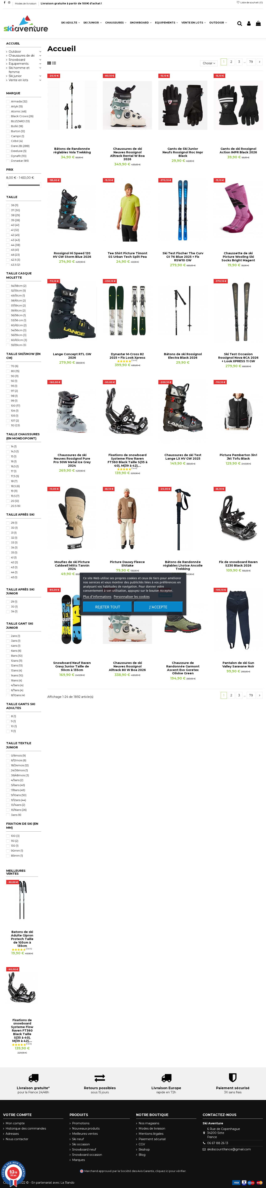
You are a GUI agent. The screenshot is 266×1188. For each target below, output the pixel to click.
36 (14, 205)
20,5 (15, 505)
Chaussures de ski (21, 55)
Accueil (13, 43)
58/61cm (18, 300)
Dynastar (20, 160)
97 (14, 390)
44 (15, 245)
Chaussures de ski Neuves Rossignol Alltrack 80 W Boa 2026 (127, 666)
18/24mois (20, 765)
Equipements (18, 64)
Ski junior (15, 76)
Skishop (144, 1149)
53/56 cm (18, 320)
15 (13, 456)
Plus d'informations (97, 596)
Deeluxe (18, 151)
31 (14, 532)
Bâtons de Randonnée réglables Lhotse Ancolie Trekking (183, 565)
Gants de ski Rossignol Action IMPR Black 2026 (238, 150)
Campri (17, 136)
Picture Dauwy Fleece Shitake (127, 563)
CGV (142, 1144)
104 (14, 410)
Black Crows (22, 116)
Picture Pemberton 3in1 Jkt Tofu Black (238, 456)
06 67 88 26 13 (217, 1143)
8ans (16, 655)
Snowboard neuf (84, 1149)
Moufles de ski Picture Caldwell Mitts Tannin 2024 (72, 565)
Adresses (12, 1134)
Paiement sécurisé (152, 1139)
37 (15, 210)
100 (15, 405)
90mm (17, 850)
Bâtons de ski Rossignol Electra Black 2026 (183, 356)
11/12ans (18, 800)
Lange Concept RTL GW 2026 (72, 356)
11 (13, 731)
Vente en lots (18, 80)
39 (15, 220)
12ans (17, 665)
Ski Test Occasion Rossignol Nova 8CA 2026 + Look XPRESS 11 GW (238, 357)
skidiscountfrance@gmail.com (229, 1149)
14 (14, 446)
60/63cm (19, 340)
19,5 (15, 495)
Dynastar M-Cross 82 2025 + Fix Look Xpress (127, 356)
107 (15, 420)
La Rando (67, 1182)
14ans (17, 675)
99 (14, 400)
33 (14, 542)
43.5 (15, 264)
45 (15, 249)
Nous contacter (17, 1139)
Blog (142, 1155)
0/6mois (18, 755)
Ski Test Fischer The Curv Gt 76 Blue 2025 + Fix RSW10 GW (183, 256)
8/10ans (18, 695)
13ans (16, 670)
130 (14, 845)
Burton (18, 131)
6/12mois (18, 760)
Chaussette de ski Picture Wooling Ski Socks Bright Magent (238, 256)
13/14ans (18, 804)
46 (15, 254)
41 (15, 230)
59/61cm (18, 310)
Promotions (80, 1123)
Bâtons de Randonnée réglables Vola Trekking (72, 150)
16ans (16, 680)
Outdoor (15, 51)
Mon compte (15, 1123)
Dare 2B (20, 146)
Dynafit (18, 155)
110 (15, 425)
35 (14, 552)
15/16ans (19, 809)
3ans (15, 640)
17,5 (15, 476)
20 (15, 500)
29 (14, 522)
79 (251, 62)
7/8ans (18, 790)
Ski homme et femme (19, 70)
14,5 (15, 451)
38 (15, 215)
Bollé (17, 126)
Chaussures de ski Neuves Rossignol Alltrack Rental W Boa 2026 (127, 154)
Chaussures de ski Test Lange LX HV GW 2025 (182, 456)
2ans (15, 635)
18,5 (15, 486)
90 (14, 376)
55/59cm (18, 345)
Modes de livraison (26, 3)
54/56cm (18, 330)
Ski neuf (78, 1139)
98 (14, 395)
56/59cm (18, 335)
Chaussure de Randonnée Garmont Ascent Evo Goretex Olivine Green (183, 668)
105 (14, 415)
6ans (16, 650)
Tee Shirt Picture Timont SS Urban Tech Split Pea (127, 255)
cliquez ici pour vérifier (170, 1171)
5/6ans (18, 785)
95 (14, 385)
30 (14, 527)
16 (14, 461)
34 (14, 547)
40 (15, 225)
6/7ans (17, 690)
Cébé (17, 141)
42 (15, 235)
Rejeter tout (107, 606)
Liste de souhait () (251, 2)
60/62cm (19, 325)
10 (14, 726)
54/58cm (18, 285)
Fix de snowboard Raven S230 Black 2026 (238, 563)
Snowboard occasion (87, 1155)
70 (14, 366)
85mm (17, 855)
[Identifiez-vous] (249, 23)
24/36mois (19, 770)
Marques (78, 1160)
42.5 (15, 259)
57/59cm (18, 305)
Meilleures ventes (85, 1134)
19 (14, 490)
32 (14, 537)
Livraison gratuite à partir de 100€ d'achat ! (71, 3)
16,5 (15, 466)
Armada (19, 101)
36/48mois (20, 775)
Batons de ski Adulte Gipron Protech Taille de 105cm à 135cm (22, 939)
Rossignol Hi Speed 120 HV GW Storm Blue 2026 (72, 255)
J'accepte (158, 606)
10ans (16, 660)
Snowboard (17, 60)
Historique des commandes (26, 1128)
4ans (15, 645)
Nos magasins (149, 1123)
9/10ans (18, 795)
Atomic (18, 111)
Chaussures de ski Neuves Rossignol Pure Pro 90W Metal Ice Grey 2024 (72, 460)
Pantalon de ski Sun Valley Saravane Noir (238, 664)
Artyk (17, 106)
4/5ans (17, 685)
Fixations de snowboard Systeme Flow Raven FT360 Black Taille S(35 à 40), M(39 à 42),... (127, 460)
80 (15, 371)
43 (15, 240)
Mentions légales (151, 1134)
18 (14, 481)
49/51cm (18, 295)
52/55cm (18, 290)
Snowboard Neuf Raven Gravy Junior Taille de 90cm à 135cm (72, 666)
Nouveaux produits (86, 1128)
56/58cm (18, 315)
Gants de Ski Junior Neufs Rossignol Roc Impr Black (183, 152)
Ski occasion (81, 1144)
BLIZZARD (20, 121)
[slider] (8, 185)
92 (14, 380)
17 (13, 471)
